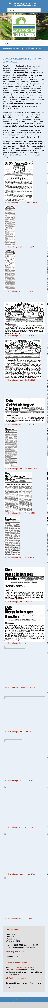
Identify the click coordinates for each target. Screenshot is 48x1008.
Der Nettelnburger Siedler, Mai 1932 (18, 602)
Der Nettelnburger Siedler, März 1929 (18, 291)
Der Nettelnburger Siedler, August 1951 (19, 780)
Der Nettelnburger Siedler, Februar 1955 (19, 874)
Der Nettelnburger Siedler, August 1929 (19, 335)
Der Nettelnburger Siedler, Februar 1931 (19, 513)
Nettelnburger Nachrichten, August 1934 (19, 687)
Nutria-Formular (14, 970)
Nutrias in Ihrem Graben (16, 962)
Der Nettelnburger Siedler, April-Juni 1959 (20, 918)
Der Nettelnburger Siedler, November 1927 (20, 247)
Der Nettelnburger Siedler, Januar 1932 (19, 557)
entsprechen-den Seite (25, 967)
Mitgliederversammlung (16, 978)
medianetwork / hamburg (31, 1000)
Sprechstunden (12, 929)
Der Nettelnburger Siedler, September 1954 (20, 827)
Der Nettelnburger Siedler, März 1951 (18, 732)
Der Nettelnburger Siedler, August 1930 (19, 424)
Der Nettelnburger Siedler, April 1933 (18, 643)
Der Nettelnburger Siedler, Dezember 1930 (20, 469)
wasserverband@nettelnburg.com (24, 5)
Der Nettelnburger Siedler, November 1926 (20, 202)
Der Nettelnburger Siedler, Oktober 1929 (19, 380)
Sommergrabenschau (15, 951)
